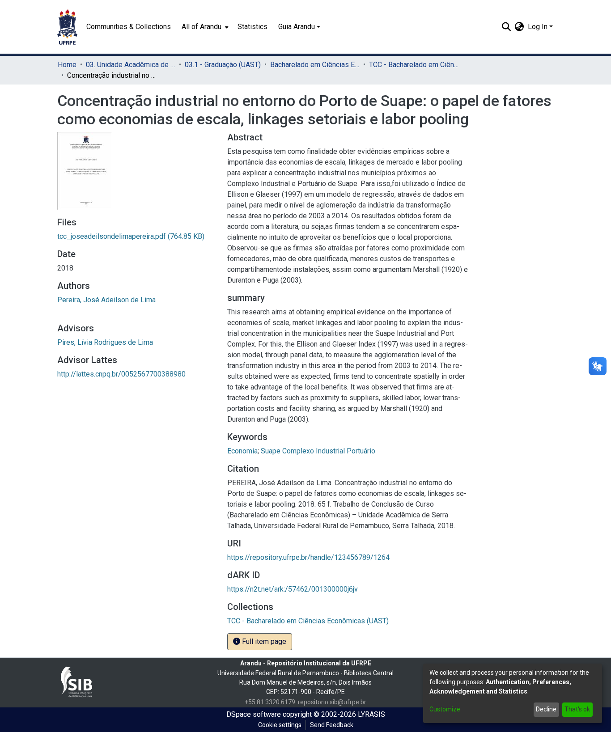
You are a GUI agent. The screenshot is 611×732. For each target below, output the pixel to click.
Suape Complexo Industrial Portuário (318, 451)
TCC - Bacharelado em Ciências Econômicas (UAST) (413, 64)
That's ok (577, 709)
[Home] (67, 27)
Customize (444, 709)
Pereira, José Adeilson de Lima (106, 300)
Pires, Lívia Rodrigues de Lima (105, 342)
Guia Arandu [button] (296, 26)
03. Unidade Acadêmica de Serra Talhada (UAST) (130, 64)
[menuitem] (204, 27)
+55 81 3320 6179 (270, 702)
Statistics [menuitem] (252, 26)
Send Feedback (331, 724)
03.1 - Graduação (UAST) (223, 64)
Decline (546, 709)
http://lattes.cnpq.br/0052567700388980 (121, 374)
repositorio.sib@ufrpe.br (332, 702)
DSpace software (253, 714)
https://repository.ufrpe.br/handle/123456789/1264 (308, 557)
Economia (242, 451)
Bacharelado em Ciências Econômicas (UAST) (315, 64)
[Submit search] (506, 26)
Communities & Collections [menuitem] (128, 26)
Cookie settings (279, 724)
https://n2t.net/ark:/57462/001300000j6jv (292, 589)
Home (67, 64)
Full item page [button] (263, 641)
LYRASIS (371, 714)
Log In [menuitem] (537, 26)
